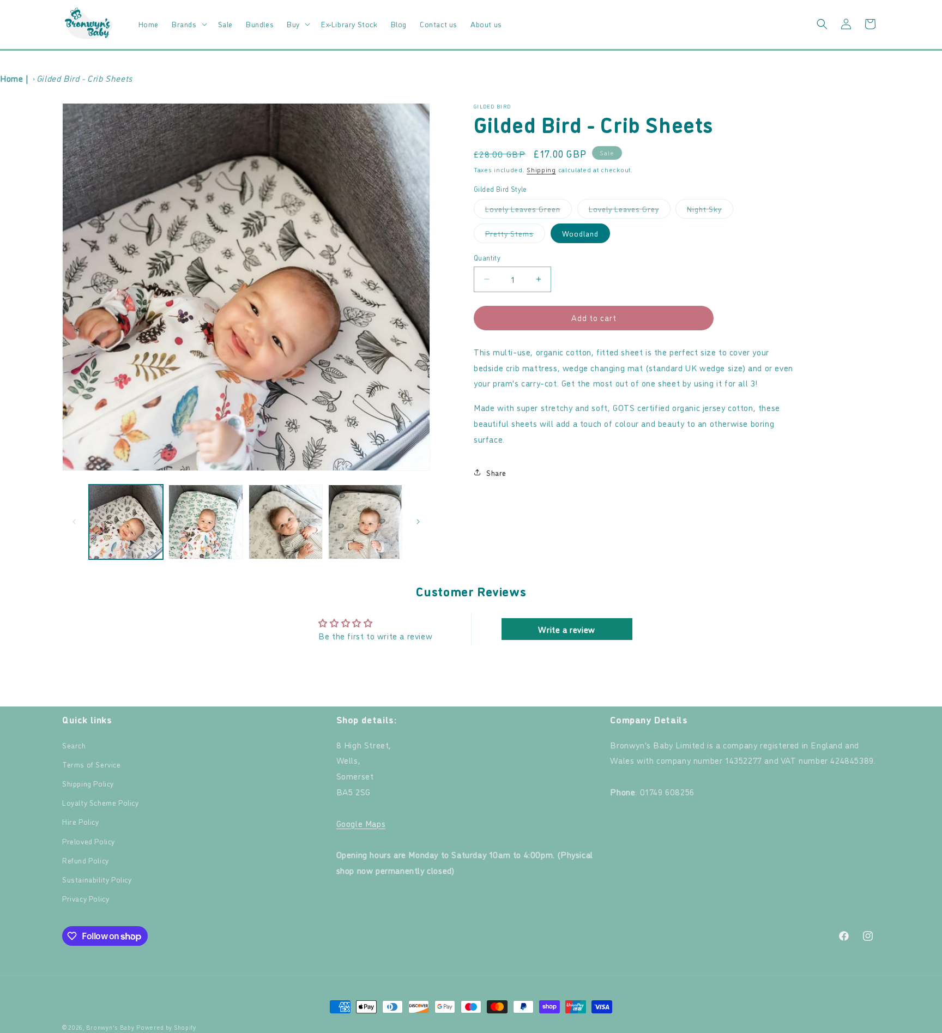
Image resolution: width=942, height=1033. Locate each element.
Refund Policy (85, 860)
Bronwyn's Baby (110, 1027)
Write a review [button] (566, 629)
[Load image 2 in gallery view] (205, 522)
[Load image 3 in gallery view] (286, 522)
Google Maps (361, 823)
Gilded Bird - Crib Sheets (84, 78)
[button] (188, 24)
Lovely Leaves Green (528, 211)
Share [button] (496, 472)
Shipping (541, 169)
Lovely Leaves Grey (630, 211)
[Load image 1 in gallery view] (126, 522)
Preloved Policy (88, 841)
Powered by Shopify (166, 1027)
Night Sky (710, 211)
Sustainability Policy (97, 879)
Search (74, 745)
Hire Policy (80, 821)
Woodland (580, 233)
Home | (14, 78)
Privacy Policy (85, 898)
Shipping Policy (88, 783)
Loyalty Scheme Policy (100, 802)
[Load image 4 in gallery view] (365, 522)
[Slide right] (418, 522)
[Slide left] (74, 522)
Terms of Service (91, 764)
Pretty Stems (515, 235)
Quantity (487, 257)
